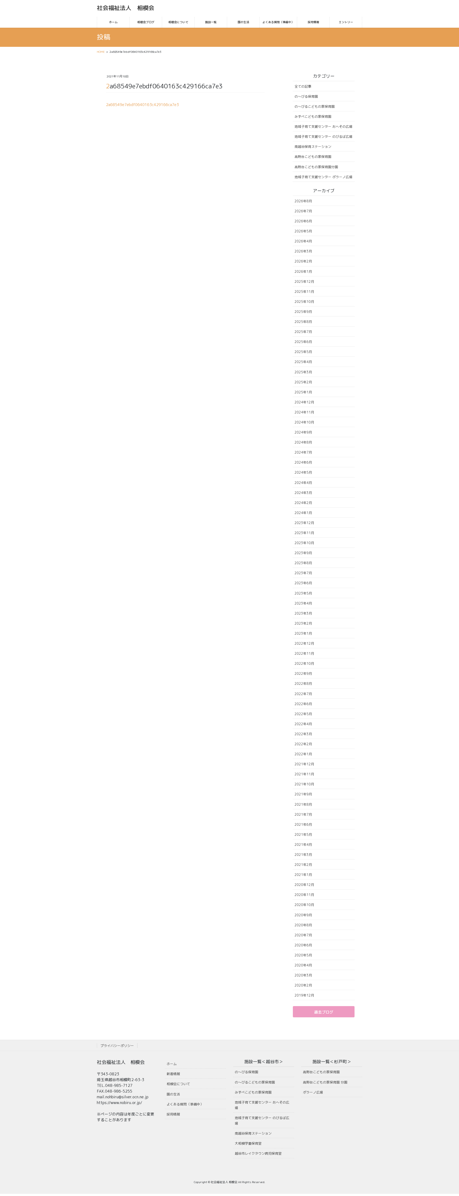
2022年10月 (304, 663)
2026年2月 (303, 261)
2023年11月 (304, 533)
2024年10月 (304, 422)
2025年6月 (303, 341)
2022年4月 (303, 724)
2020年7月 (303, 935)
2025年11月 (304, 291)
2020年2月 (303, 985)
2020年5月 (303, 955)
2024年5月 (303, 472)
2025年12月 (304, 281)
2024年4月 (303, 482)
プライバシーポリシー (117, 1045)
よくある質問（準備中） (185, 1104)
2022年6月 (303, 704)
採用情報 (173, 1114)
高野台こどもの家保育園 (313, 156)
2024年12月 (304, 402)
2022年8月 (303, 683)
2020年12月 (304, 884)
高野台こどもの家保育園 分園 (325, 1082)
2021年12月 (304, 764)
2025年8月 (303, 321)
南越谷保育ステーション (313, 146)
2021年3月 (303, 854)
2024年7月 (303, 452)
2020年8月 (303, 925)
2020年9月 (303, 915)
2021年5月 (303, 834)
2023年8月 (303, 563)
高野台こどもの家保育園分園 (316, 167)
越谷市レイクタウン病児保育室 (258, 1153)
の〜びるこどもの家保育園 (315, 106)
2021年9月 (303, 794)
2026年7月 (303, 211)
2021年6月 (303, 824)
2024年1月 (303, 512)
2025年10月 (304, 301)
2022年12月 (304, 643)
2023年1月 (303, 633)
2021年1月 (303, 874)
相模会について (178, 1084)
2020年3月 (303, 975)
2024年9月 (303, 432)
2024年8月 (303, 442)
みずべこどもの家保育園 (313, 116)
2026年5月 (303, 231)
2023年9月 (303, 553)
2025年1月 (303, 392)
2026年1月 (303, 271)
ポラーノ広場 (313, 1092)
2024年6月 (303, 462)
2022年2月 (303, 744)
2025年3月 (303, 372)
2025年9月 (303, 311)
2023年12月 (304, 522)
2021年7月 (303, 814)
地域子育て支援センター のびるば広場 (323, 136)
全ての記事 (303, 86)
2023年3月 (303, 613)
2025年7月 (303, 331)
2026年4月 (303, 241)
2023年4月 (303, 603)
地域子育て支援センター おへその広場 (323, 126)
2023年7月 (303, 573)
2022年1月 (303, 754)
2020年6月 (303, 945)
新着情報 (173, 1074)
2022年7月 (303, 694)
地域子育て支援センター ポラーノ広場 (323, 177)
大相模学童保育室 (248, 1143)
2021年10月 (304, 784)
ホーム (172, 1064)
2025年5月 (303, 351)
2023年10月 (304, 543)
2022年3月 (303, 734)
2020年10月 (304, 904)
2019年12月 (304, 995)
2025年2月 (303, 382)
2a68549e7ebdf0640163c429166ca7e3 (142, 104)
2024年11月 (304, 412)
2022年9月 (303, 673)
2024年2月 (303, 502)
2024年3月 (303, 492)
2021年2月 (303, 864)
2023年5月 (303, 593)
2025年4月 (303, 361)
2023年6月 (303, 583)
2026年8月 (303, 201)
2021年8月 (303, 804)
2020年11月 (304, 894)
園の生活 (173, 1094)
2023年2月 (303, 623)
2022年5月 (303, 714)
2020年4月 (303, 965)
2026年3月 (303, 251)
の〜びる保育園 (306, 96)
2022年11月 (304, 653)
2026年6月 (303, 221)
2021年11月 (304, 774)
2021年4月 (303, 844)
